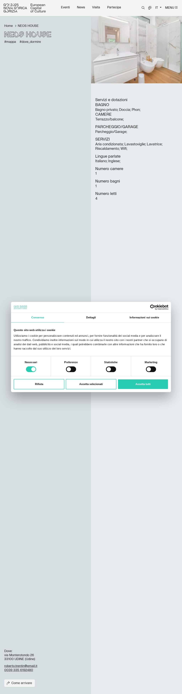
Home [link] (9, 26)
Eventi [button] (65, 7)
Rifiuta (39, 384)
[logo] (25, 8)
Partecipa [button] (114, 7)
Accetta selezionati (91, 384)
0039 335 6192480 (18, 670)
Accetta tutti (143, 384)
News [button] (81, 7)
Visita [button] (96, 7)
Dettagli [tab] (91, 317)
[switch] (71, 369)
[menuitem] (65, 7)
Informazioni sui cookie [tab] (144, 317)
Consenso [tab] (37, 317)
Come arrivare (21, 683)
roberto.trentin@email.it (20, 666)
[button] (143, 8)
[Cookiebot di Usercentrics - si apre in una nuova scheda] (152, 307)
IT (157, 7)
